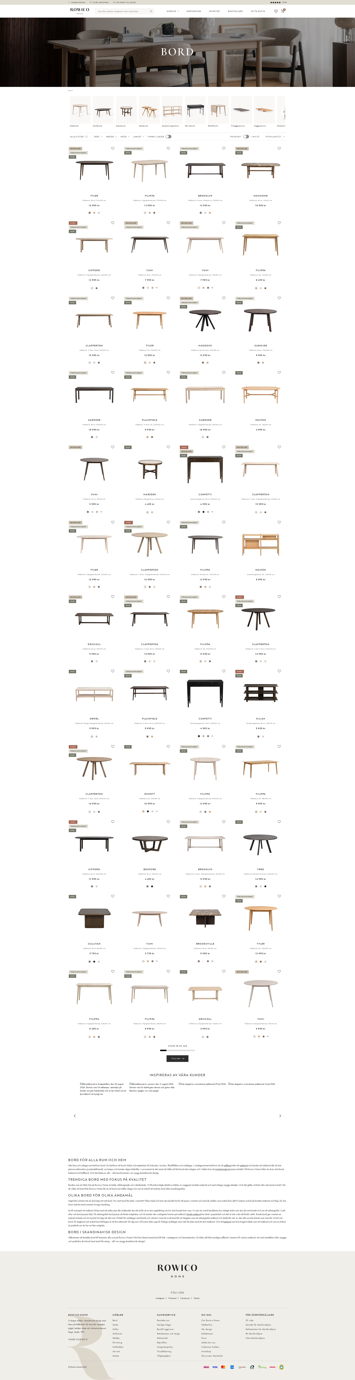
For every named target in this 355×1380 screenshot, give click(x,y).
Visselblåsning (164, 1351)
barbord (227, 1221)
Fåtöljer (116, 1338)
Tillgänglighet (164, 1355)
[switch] (168, 136)
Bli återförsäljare (254, 1333)
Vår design (206, 1329)
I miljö (255, 136)
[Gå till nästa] (284, 111)
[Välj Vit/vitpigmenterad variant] (203, 961)
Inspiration (193, 11)
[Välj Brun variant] (89, 213)
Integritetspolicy (165, 1346)
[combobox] (121, 11)
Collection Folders (210, 1346)
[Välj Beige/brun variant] (147, 512)
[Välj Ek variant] (94, 213)
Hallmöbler (118, 1346)
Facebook (185, 1298)
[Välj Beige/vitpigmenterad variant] (152, 512)
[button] (103, 1115)
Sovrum (116, 1351)
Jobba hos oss (208, 1342)
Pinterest (172, 1298)
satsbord (244, 1165)
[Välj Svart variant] (203, 512)
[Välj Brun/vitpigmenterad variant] (208, 961)
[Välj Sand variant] (89, 363)
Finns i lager (156, 136)
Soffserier (117, 1333)
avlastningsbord (222, 1169)
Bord (115, 1320)
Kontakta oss (163, 1320)
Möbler (171, 11)
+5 (212, 961)
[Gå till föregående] (71, 111)
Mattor (116, 1355)
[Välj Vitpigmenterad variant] (99, 213)
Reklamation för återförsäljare (261, 1329)
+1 (157, 287)
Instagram (160, 1298)
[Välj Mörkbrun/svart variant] (256, 886)
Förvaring (117, 1342)
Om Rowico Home (210, 1320)
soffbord (227, 1165)
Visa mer (176, 1058)
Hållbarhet (206, 1324)
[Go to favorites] (276, 11)
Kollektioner (207, 1333)
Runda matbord (194, 1214)
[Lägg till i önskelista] (112, 148)
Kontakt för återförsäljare (258, 1324)
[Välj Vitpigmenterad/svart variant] (260, 886)
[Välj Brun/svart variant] (203, 363)
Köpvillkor (162, 1342)
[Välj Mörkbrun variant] (154, 213)
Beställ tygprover (165, 1329)
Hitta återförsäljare (255, 1338)
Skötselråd (162, 1338)
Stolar (115, 1324)
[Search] (151, 11)
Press (204, 1338)
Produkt (235, 136)
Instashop (206, 1351)
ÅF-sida (249, 1320)
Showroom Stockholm (212, 1355)
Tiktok (196, 1298)
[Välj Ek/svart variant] (207, 363)
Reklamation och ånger (168, 1333)
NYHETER (214, 11)
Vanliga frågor (164, 1324)
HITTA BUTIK (258, 11)
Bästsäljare (235, 11)
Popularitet (273, 136)
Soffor (116, 1329)
